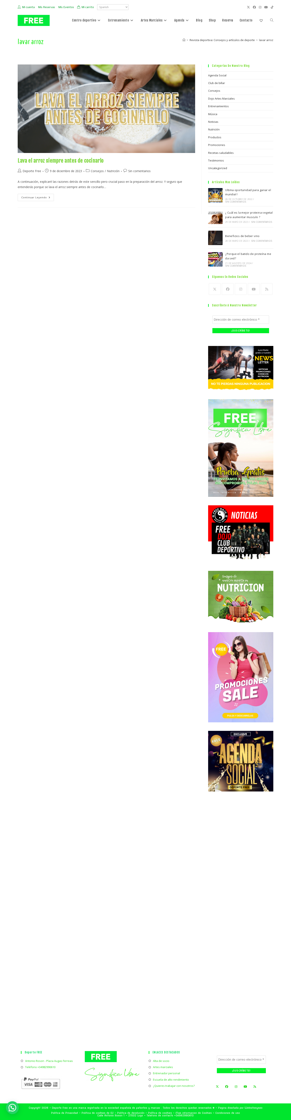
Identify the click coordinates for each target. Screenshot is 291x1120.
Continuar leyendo (37, 198)
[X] (214, 289)
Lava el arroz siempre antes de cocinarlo (61, 160)
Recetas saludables (221, 153)
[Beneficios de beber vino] (215, 238)
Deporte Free (32, 171)
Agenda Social (217, 75)
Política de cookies (160, 1112)
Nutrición (113, 171)
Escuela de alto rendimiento (171, 1079)
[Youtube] (253, 289)
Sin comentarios (139, 171)
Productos (214, 137)
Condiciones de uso (227, 1112)
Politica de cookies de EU (98, 1112)
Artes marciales (163, 1067)
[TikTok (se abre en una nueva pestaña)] (271, 7)
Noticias (213, 122)
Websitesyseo (253, 1107)
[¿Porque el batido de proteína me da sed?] (215, 259)
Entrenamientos (218, 106)
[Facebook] (227, 289)
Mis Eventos (66, 7)
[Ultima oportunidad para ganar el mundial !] (215, 195)
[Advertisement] (240, 875)
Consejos (97, 171)
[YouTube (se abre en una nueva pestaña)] (267, 7)
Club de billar (216, 83)
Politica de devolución (130, 1112)
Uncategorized (217, 168)
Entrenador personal (166, 1073)
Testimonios (216, 160)
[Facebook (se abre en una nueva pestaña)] (255, 7)
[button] (80, 1066)
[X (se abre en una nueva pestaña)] (249, 7)
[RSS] (266, 289)
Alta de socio (161, 1061)
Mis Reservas (46, 7)
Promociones (216, 145)
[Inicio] (184, 40)
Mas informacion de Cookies (194, 1112)
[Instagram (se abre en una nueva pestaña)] (261, 7)
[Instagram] (240, 289)
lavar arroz (266, 40)
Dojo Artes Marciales (221, 98)
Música (212, 114)
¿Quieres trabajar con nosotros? (174, 1086)
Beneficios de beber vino (242, 236)
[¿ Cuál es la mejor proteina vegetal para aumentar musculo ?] (215, 217)
